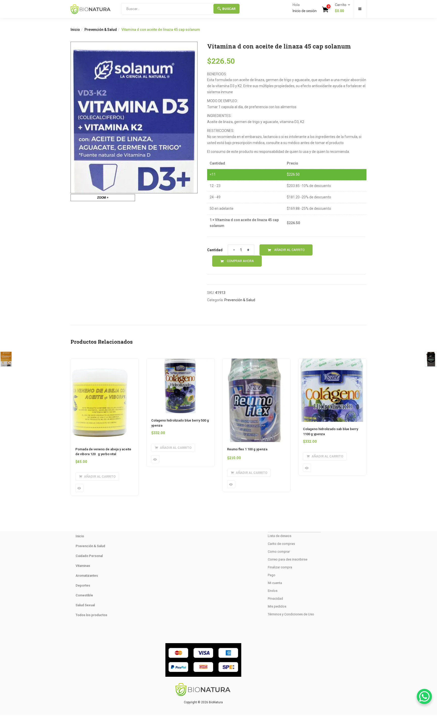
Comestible (84, 595)
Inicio (75, 30)
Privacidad (275, 598)
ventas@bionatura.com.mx (203, 625)
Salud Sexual (85, 605)
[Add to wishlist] (318, 250)
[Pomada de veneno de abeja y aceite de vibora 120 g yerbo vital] (100, 361)
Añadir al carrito (289, 250)
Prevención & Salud (100, 30)
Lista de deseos (279, 536)
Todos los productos (91, 615)
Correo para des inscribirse (287, 559)
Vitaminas (83, 566)
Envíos (272, 591)
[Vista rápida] (79, 488)
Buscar (228, 9)
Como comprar (279, 551)
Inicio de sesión (305, 11)
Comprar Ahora (240, 261)
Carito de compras (281, 544)
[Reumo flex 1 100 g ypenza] (254, 361)
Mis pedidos (277, 606)
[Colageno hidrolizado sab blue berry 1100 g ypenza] (332, 361)
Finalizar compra (280, 567)
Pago (271, 575)
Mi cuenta (275, 583)
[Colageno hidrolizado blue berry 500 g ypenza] (180, 361)
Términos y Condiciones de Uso (291, 614)
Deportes (83, 585)
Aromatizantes (87, 575)
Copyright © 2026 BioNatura (203, 702)
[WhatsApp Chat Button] (424, 696)
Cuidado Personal (89, 556)
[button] (341, 8)
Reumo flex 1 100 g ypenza (247, 449)
